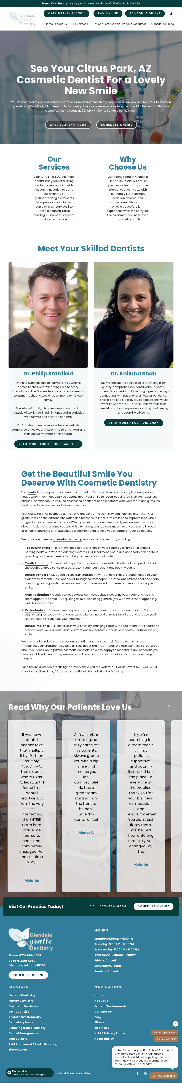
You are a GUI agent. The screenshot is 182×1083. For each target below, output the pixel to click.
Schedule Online (145, 13)
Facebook (137, 1073)
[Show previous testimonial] (158, 707)
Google (145, 1073)
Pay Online (108, 13)
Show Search (170, 13)
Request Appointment (165, 1032)
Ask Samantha (163, 1076)
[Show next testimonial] (169, 707)
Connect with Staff (166, 1039)
